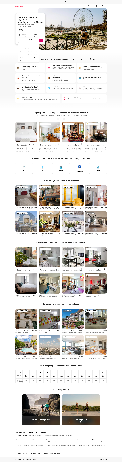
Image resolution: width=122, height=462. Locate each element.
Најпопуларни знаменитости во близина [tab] (54, 435)
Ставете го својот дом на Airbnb (97, 6)
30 (36, 57)
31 (20, 60)
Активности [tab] (69, 435)
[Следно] (64, 119)
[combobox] (30, 31)
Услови (34, 459)
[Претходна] (58, 119)
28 (31, 57)
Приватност (28, 459)
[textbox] (24, 36)
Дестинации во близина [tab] (21, 435)
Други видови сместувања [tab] (35, 435)
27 (28, 57)
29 (34, 57)
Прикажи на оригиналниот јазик (73, 1)
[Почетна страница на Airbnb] (19, 6)
